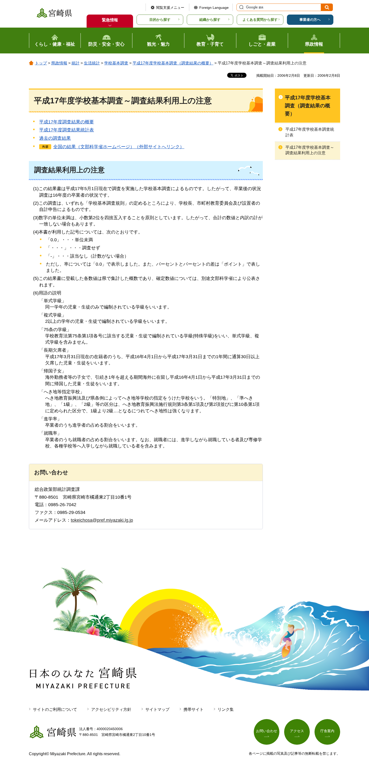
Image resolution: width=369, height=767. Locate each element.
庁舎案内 (327, 731)
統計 (76, 63)
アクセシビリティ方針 (111, 709)
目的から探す (159, 20)
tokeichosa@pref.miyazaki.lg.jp (102, 520)
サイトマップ (157, 709)
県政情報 (59, 63)
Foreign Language (214, 8)
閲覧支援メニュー (170, 8)
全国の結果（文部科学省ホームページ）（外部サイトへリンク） (118, 146)
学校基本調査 (116, 63)
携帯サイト (193, 709)
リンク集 (226, 709)
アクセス (297, 731)
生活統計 (92, 63)
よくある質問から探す (260, 20)
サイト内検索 (240, 7)
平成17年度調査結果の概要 (66, 121)
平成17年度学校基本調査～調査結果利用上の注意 (309, 150)
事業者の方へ (310, 20)
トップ (41, 63)
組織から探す (209, 20)
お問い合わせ (266, 731)
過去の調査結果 (55, 138)
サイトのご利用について (55, 709)
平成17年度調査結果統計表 (66, 129)
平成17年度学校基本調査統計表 (309, 132)
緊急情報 (110, 20)
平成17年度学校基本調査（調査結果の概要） (173, 63)
